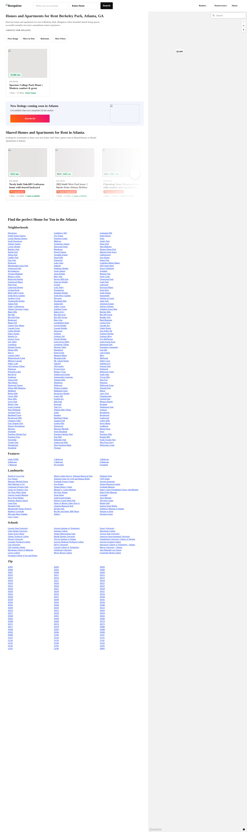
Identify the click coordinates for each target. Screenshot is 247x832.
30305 (56, 570)
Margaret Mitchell (61, 429)
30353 (102, 608)
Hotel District (105, 236)
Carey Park (104, 393)
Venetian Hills (59, 380)
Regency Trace (60, 372)
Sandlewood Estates (62, 374)
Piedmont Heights (61, 268)
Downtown (12, 233)
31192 (56, 646)
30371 (10, 624)
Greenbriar (12, 345)
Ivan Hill (103, 350)
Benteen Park (105, 274)
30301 (10, 567)
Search (106, 5)
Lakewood (104, 285)
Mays (102, 355)
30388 (102, 629)
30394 (56, 632)
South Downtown (15, 241)
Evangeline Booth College (110, 553)
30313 (10, 578)
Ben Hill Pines (14, 317)
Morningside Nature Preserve (19, 509)
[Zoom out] (243, 26)
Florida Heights (60, 339)
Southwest (12, 377)
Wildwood (58, 385)
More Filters (60, 39)
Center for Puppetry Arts (18, 490)
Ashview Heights (106, 306)
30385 (56, 629)
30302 (56, 567)
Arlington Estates (107, 304)
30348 (102, 605)
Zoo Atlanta (58, 484)
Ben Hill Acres (60, 315)
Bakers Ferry (59, 312)
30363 (10, 619)
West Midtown (105, 247)
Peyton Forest (59, 369)
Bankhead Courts (61, 391)
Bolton (102, 391)
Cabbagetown (105, 255)
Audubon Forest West (108, 309)
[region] (179, 57)
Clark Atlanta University (18, 531)
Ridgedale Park (60, 440)
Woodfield (12, 448)
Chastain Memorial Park (63, 506)
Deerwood (58, 331)
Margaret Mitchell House (18, 481)
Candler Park (13, 257)
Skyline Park (59, 509)
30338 (102, 597)
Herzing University (15, 539)
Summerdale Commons (63, 377)
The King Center (106, 501)
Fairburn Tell (59, 336)
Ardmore (103, 410)
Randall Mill (105, 437)
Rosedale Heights (61, 293)
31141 (102, 640)
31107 (102, 635)
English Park (105, 399)
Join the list (30, 118)
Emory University (107, 528)
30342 (10, 602)
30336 (10, 597)
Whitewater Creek (107, 445)
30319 (10, 583)
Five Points (58, 236)
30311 (56, 575)
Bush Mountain (106, 320)
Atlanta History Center (63, 487)
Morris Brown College (63, 553)
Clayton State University (110, 534)
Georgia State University (18, 528)
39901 (102, 649)
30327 (56, 589)
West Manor (13, 383)
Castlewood (104, 418)
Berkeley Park (13, 249)
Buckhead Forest (14, 415)
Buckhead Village (61, 418)
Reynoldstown (13, 271)
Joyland (57, 285)
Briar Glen (58, 320)
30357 (10, 613)
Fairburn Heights (106, 334)
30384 (10, 629)
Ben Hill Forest (106, 315)
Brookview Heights (61, 393)
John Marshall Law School (110, 550)
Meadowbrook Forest (16, 358)
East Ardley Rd (106, 331)
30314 (56, 578)
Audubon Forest (60, 309)
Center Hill (58, 396)
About (234, 5)
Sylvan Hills (105, 377)
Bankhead (12, 391)
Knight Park (13, 252)
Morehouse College (107, 531)
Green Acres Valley (61, 342)
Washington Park (106, 407)
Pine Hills (58, 437)
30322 (10, 586)
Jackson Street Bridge (108, 506)
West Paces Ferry (107, 442)
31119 (10, 638)
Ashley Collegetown (16, 306)
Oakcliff (57, 364)
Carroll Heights (60, 325)
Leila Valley (59, 287)
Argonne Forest (14, 412)
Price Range (13, 39)
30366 (102, 619)
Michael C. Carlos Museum (65, 490)
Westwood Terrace (15, 385)
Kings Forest (59, 353)
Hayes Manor (105, 423)
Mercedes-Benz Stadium (17, 514)
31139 (56, 640)
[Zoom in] (243, 21)
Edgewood (58, 260)
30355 (56, 610)
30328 (102, 589)
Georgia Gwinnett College (110, 542)
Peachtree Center (60, 238)
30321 (102, 583)
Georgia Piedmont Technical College (69, 542)
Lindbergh (104, 426)
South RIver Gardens (16, 296)
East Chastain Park (15, 423)
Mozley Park (13, 404)
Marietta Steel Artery (108, 252)
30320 (56, 583)
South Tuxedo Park (107, 440)
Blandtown (58, 249)
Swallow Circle (14, 298)
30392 (10, 632)
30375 (102, 624)
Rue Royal (12, 374)
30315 (102, 578)
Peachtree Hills (106, 434)
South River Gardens (62, 296)
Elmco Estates (13, 334)
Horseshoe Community (109, 347)
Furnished (104, 465)
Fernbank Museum (107, 487)
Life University (14, 545)
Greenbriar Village (61, 345)
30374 (56, 624)
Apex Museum (105, 498)
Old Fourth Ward (107, 266)
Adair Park (104, 301)
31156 (10, 646)
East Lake (12, 260)
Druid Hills (58, 257)
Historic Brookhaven (16, 426)
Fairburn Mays (106, 336)
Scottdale (103, 271)
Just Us (11, 353)
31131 (102, 638)
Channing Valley (14, 421)
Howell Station (60, 252)
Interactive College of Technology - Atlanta (117, 545)
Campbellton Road (61, 323)
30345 (10, 605)
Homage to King (106, 511)
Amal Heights (59, 274)
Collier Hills (105, 421)
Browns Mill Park (61, 279)
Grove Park (12, 402)
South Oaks (104, 374)
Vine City (58, 407)
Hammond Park (106, 345)
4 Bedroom (12, 462)
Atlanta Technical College (18, 536)
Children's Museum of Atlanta (112, 509)
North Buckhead (60, 432)
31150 (102, 643)
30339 (10, 600)
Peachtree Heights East (17, 434)
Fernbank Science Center (64, 481)
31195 (10, 649)
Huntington (58, 350)
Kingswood (58, 426)
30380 (102, 627)
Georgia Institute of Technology (67, 528)
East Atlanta (104, 257)
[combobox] (50, 5)
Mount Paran (105, 429)
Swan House (59, 495)
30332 (10, 594)
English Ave (59, 399)
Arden (56, 412)
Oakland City (105, 364)
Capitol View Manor (16, 325)
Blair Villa (58, 277)
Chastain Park (59, 421)
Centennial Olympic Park (18, 487)
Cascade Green (14, 328)
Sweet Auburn (59, 271)
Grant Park (104, 282)
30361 (56, 616)
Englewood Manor (15, 282)
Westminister (13, 445)
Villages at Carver (107, 298)
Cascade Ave (105, 325)
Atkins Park (12, 255)
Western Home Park (108, 249)
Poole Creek (105, 277)
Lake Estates (105, 353)
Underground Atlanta (62, 498)
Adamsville (58, 304)
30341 (102, 600)
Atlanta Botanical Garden (110, 484)
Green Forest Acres (107, 342)
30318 (102, 581)
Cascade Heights (60, 328)
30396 (102, 632)
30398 (10, 635)
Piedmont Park (106, 476)
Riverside (57, 404)
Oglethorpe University (63, 550)
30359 (102, 613)
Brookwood (104, 415)
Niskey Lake (13, 364)
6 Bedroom (104, 462)
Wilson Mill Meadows (17, 388)
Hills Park (58, 402)
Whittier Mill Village (62, 410)
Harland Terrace (14, 347)
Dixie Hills (12, 399)
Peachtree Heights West (63, 434)
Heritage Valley (60, 347)
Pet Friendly (59, 465)
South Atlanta (105, 293)
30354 (10, 610)
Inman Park (104, 260)
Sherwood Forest (61, 247)
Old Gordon (59, 366)
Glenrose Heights (61, 282)
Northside (12, 432)
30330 (56, 591)
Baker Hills (12, 312)
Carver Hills (13, 396)
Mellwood (104, 358)
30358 (56, 613)
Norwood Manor (106, 287)
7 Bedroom (12, 465)
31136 (10, 640)
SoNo (102, 238)
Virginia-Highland (15, 274)
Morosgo (11, 429)
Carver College (14, 553)
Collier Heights (14, 331)
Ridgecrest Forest (107, 372)
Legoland (103, 495)
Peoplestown (59, 290)
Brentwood (12, 320)
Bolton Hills (13, 393)
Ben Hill (11, 315)
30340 (56, 600)
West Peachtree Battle (62, 445)
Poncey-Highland (107, 268)
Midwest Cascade (15, 361)
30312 (102, 575)
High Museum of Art (16, 484)
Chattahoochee (105, 396)
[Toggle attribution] (244, 829)
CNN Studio (105, 479)
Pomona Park (105, 366)
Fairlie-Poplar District (17, 236)
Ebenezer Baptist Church (18, 501)
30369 (56, 621)
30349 (10, 608)
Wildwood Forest (107, 385)
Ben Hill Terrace (60, 317)
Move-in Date (29, 39)
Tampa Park (13, 380)
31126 (56, 638)
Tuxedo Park (13, 442)
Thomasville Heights (16, 301)
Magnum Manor (60, 355)
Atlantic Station (14, 244)
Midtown (57, 241)
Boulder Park (105, 317)
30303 (102, 567)
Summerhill (104, 296)
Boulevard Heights (15, 279)
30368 (10, 621)
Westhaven (58, 383)
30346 (56, 605)
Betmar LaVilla (14, 277)
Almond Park (105, 388)
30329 (10, 591)
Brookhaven (104, 412)
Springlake (12, 440)
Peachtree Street (106, 514)
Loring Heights (14, 247)
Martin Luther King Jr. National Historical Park (73, 476)
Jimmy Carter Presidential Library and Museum (119, 490)
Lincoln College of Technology (66, 547)
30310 (10, 575)
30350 (56, 608)
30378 (56, 627)
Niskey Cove (105, 361)
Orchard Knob (13, 290)
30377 (10, 627)
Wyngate (57, 448)
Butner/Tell (12, 323)
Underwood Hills (61, 442)
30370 (102, 621)
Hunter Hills (13, 350)
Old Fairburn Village (16, 366)
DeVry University (61, 545)
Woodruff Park (14, 506)
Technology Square (61, 244)
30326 (10, 589)
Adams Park (13, 304)
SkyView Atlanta (60, 492)
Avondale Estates (61, 255)
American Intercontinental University (115, 536)
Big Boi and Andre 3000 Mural (66, 511)
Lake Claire (58, 263)
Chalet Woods (105, 328)
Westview (103, 383)
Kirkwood (12, 263)
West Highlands (14, 410)
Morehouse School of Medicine (20, 550)
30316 (10, 581)
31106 (56, 635)
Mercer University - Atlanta (111, 547)
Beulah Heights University (64, 536)
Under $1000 (13, 459)
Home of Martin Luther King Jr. (67, 503)
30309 (102, 572)
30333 (56, 594)
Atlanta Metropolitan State (64, 534)
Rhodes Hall (105, 503)
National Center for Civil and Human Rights (72, 479)
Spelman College (61, 531)
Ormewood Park (14, 268)
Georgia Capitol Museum (18, 495)
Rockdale (103, 404)
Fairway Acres (13, 339)
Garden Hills (59, 423)
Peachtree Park (14, 437)
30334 (102, 594)
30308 (56, 572)
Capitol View (105, 323)
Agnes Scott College (16, 534)
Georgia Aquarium (107, 481)
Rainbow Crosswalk (16, 511)
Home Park (104, 244)
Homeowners (221, 5)
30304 (10, 570)
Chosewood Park (106, 279)
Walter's (57, 514)
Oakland (57, 266)
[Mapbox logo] (155, 829)
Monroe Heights (106, 402)
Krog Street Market (16, 498)
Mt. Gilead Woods (61, 361)
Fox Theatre (13, 479)
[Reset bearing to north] (243, 30)
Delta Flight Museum (108, 492)
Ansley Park (105, 241)
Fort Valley (12, 342)
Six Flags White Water (17, 492)
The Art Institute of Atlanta (65, 539)
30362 (102, 616)
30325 (102, 586)
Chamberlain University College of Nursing (117, 539)
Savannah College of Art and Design (22, 555)
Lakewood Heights (15, 287)
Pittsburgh (104, 369)
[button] (241, 6)
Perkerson (12, 369)
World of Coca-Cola (16, 476)
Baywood (57, 298)
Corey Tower (13, 517)
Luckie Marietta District (17, 238)
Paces (102, 432)
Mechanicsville (60, 358)
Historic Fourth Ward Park (64, 501)
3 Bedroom (104, 459)
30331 (102, 591)
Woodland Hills (60, 301)
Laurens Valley (14, 355)
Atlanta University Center (18, 309)
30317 (56, 581)
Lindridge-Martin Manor (110, 263)
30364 (56, 619)
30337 (56, 597)
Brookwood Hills (15, 418)
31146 (56, 643)
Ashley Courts (59, 306)
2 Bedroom (58, 459)
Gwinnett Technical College (19, 542)
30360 (10, 616)
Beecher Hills (105, 312)
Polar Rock (104, 290)
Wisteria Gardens (61, 388)
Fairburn (57, 334)
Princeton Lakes (14, 372)
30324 (56, 586)
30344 (102, 602)
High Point (12, 285)
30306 (102, 570)
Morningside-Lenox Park (18, 266)
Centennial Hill (106, 233)
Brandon (57, 415)
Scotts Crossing (14, 407)
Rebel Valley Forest (16, 293)
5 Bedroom (58, 462)
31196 (56, 649)
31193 (102, 646)
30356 (102, 610)
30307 (10, 572)
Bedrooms (45, 39)
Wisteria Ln (12, 336)
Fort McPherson (106, 339)
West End (103, 380)
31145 (10, 643)
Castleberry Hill (60, 233)
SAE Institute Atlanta (16, 547)
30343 (56, 602)
